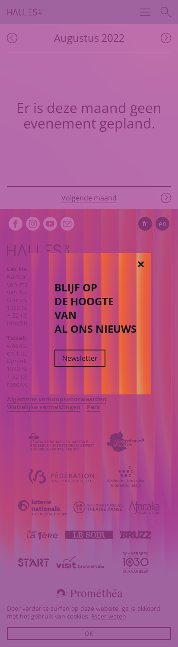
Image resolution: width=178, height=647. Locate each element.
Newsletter (80, 358)
